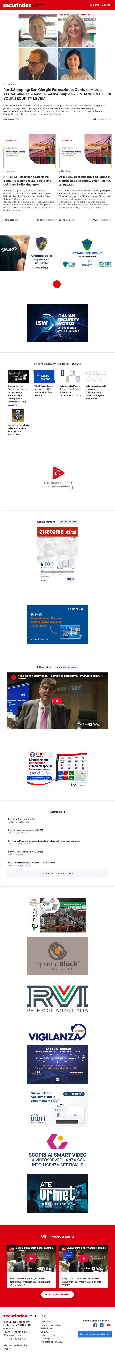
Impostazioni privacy (51, 1342)
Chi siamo (46, 1321)
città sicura (9, 84)
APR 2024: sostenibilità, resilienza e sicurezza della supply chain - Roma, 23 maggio (85, 180)
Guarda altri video (66, 667)
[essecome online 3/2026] (57, 583)
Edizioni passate (67, 522)
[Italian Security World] (57, 341)
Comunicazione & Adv (52, 1325)
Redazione (46, 1328)
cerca (107, 4)
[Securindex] (23, 5)
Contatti (45, 1331)
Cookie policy (48, 1338)
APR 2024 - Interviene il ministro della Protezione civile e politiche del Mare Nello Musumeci (27, 180)
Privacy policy (48, 1335)
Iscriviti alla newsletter (57, 874)
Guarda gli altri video (57, 1294)
